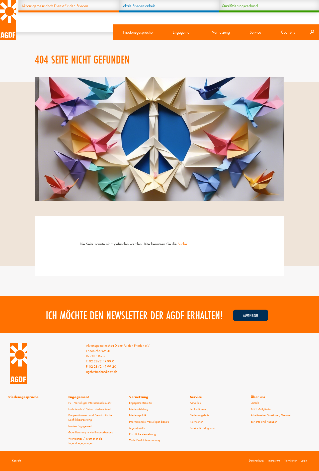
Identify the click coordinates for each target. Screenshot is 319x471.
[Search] (312, 32)
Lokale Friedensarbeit (138, 5)
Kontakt (16, 461)
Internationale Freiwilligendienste (149, 422)
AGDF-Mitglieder (261, 409)
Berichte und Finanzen (264, 422)
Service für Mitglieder (203, 428)
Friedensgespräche (138, 32)
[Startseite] (8, 20)
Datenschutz (256, 461)
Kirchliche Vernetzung (142, 434)
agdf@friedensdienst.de (101, 371)
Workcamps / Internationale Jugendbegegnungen (85, 441)
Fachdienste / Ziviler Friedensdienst (89, 409)
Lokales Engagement (80, 426)
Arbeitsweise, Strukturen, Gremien (271, 415)
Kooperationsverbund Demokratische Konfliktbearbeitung (90, 417)
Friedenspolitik (137, 415)
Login (304, 461)
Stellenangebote (199, 415)
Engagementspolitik (140, 403)
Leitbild (255, 403)
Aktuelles (195, 403)
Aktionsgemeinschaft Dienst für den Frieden (54, 5)
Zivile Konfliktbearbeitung (144, 440)
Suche (182, 244)
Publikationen (198, 409)
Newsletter (196, 422)
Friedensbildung (138, 409)
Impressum (274, 461)
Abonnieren (250, 315)
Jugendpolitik (137, 428)
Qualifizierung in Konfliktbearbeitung (90, 432)
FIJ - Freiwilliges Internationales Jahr (89, 403)
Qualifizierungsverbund (240, 5)
